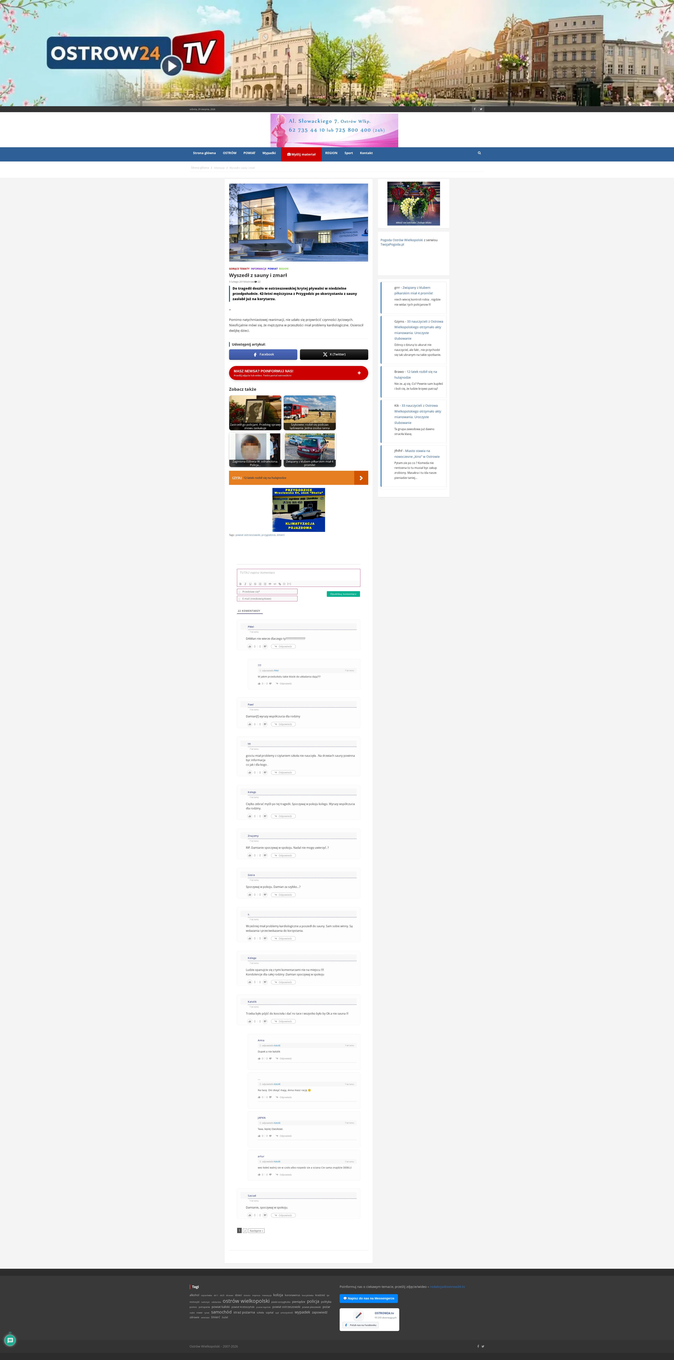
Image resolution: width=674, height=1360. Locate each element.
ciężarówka (206, 1295)
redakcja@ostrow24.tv (447, 1287)
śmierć (281, 535)
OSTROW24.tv (384, 1313)
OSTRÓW (229, 153)
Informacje (258, 268)
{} (284, 583)
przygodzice (269, 535)
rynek (206, 1313)
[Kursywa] (245, 584)
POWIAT (249, 153)
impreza (256, 1295)
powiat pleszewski (311, 1307)
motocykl (194, 1301)
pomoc (193, 1307)
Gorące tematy (239, 268)
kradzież (320, 1295)
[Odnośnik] (279, 584)
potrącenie (204, 1307)
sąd (277, 1312)
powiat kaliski (221, 1307)
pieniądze (298, 1302)
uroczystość (286, 1312)
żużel (225, 1317)
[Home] (200, 168)
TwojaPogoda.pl (392, 244)
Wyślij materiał (303, 154)
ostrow (250, 281)
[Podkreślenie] (250, 584)
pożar (326, 1307)
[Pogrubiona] (240, 584)
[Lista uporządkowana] (260, 584)
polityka (326, 1302)
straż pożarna (244, 1312)
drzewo (229, 1295)
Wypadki (269, 153)
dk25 (222, 1295)
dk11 (216, 1295)
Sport (349, 153)
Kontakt (366, 153)
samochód (221, 1312)
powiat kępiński (263, 1307)
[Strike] (255, 584)
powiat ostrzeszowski (248, 535)
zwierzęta (205, 1317)
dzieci (238, 1295)
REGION (331, 153)
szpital (269, 1312)
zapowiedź (319, 1312)
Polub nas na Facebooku (363, 1325)
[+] (289, 583)
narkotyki (205, 1302)
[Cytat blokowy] (269, 584)
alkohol (194, 1295)
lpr (328, 1295)
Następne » (256, 1230)
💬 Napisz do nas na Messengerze (368, 1298)
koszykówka (307, 1295)
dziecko (247, 1295)
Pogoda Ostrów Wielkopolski (402, 240)
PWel (276, 670)
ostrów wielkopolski (246, 1300)
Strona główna (204, 153)
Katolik (277, 1045)
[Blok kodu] (274, 584)
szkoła (260, 1312)
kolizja (278, 1295)
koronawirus (292, 1295)
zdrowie (194, 1317)
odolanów (216, 1301)
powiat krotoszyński (243, 1307)
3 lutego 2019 (237, 281)
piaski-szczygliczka (280, 1301)
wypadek (302, 1312)
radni (192, 1312)
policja (313, 1301)
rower (199, 1312)
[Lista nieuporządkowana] (265, 584)
